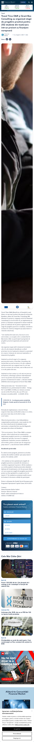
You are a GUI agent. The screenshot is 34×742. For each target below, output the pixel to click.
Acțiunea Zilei (5, 610)
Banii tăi (3, 580)
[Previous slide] (2, 7)
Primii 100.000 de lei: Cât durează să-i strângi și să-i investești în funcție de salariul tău (15, 584)
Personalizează (17, 733)
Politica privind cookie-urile (22, 725)
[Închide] (32, 711)
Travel (3, 13)
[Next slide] (31, 7)
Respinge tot (17, 738)
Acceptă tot (17, 729)
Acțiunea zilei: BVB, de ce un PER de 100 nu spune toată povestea (16, 613)
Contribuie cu (17, 539)
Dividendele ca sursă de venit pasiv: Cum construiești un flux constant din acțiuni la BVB (16, 642)
